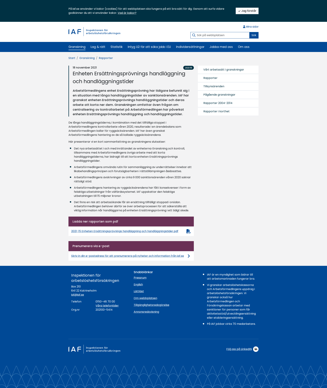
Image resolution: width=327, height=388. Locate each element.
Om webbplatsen (145, 298)
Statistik (117, 47)
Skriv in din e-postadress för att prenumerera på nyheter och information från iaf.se (127, 256)
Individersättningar (190, 47)
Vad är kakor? (127, 13)
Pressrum (140, 278)
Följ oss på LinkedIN (239, 349)
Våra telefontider (107, 306)
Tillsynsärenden (213, 86)
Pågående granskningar (219, 95)
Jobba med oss (221, 47)
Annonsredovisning (146, 312)
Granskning (76, 47)
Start (71, 58)
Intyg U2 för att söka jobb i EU (149, 47)
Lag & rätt (98, 47)
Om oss (244, 47)
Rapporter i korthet (216, 111)
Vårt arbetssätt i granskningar (223, 70)
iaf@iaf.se (77, 295)
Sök (254, 35)
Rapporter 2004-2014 (217, 103)
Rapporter (106, 58)
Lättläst (139, 291)
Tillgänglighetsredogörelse (151, 305)
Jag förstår (248, 11)
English (138, 284)
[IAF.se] (94, 31)
